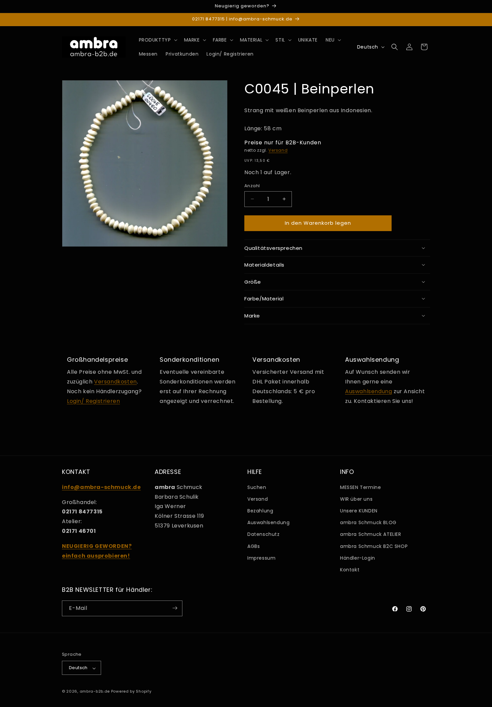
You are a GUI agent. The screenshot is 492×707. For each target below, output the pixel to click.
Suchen (256, 487)
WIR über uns (356, 498)
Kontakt (349, 569)
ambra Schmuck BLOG (368, 522)
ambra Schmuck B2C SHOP (374, 546)
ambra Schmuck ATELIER (370, 534)
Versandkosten (115, 381)
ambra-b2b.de (95, 691)
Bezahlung (260, 510)
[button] (157, 40)
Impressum (261, 557)
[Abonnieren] (174, 608)
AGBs (253, 546)
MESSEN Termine (360, 487)
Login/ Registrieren (93, 401)
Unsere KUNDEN (359, 510)
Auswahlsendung (368, 391)
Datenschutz (263, 534)
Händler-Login (357, 557)
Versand (278, 150)
